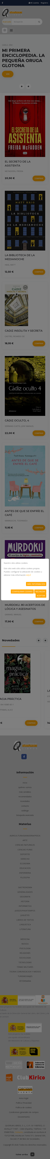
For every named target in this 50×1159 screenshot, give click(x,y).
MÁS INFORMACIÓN (36, 584)
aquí (28, 575)
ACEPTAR (41, 595)
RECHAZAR (40, 591)
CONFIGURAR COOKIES (22, 591)
